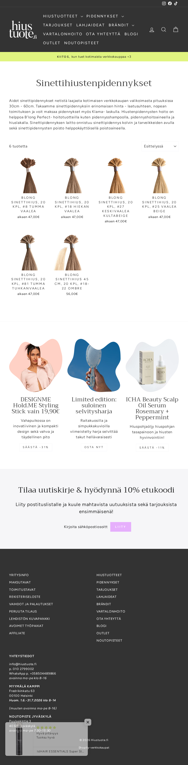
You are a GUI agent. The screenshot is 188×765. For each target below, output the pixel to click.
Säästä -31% (36, 447)
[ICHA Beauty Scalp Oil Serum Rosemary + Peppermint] (152, 365)
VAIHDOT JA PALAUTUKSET (31, 604)
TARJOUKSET (58, 25)
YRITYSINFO (19, 575)
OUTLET (52, 43)
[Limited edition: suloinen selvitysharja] (94, 365)
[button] (91, 722)
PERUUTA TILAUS (23, 611)
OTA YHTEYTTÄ (103, 34)
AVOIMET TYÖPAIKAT (26, 626)
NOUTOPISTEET (81, 43)
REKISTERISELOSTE (25, 597)
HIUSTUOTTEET (61, 16)
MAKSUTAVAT (20, 582)
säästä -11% (152, 447)
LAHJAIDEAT (90, 25)
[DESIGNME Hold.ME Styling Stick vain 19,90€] (35, 365)
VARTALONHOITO (63, 34)
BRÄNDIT (120, 25)
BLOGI (131, 34)
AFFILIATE (17, 633)
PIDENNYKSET (103, 16)
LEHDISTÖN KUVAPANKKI (29, 619)
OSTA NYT (94, 447)
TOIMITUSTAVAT (22, 589)
